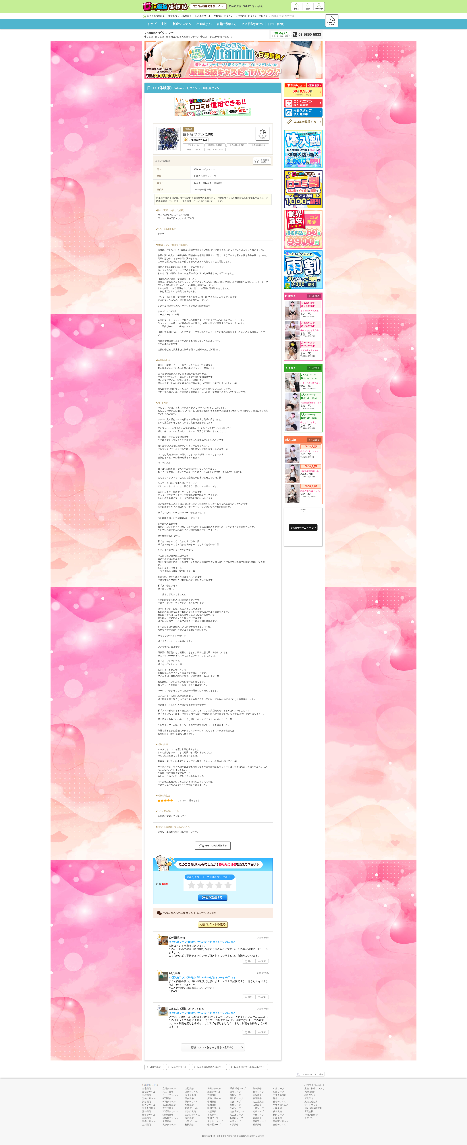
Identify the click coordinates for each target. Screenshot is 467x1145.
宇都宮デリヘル (280, 1121)
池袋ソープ (258, 1111)
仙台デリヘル (279, 1101)
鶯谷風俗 (146, 1111)
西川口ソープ (236, 1098)
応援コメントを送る (213, 924)
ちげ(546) (174, 973)
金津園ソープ (214, 1124)
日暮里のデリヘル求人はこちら (249, 1067)
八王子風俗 (168, 1092)
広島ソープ (278, 1092)
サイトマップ (311, 1105)
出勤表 (204, 24)
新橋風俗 (146, 1118)
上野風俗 (189, 1088)
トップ (151, 24)
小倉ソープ (278, 1088)
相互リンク (309, 1095)
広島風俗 (257, 1105)
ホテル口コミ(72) (237, 145)
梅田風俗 (189, 1124)
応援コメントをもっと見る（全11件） (213, 1047)
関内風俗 (189, 1098)
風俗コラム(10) (193, 149)
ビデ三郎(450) (177, 937)
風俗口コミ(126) (215, 145)
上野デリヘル (191, 1092)
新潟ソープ (258, 1092)
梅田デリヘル (214, 1092)
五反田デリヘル (170, 1111)
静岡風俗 (257, 1098)
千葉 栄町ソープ (238, 1088)
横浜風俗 (257, 1124)
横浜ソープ (278, 1114)
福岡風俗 (211, 1105)
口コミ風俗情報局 (236, 1136)
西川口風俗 (190, 1111)
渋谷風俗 (146, 1101)
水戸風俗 (234, 1124)
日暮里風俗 (155, 1067)
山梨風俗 (277, 1108)
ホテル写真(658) (258, 145)
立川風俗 (146, 1124)
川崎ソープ (235, 1105)
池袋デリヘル (148, 1098)
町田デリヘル (169, 1101)
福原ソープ (235, 1095)
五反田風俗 (168, 1108)
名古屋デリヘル (237, 1111)
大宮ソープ (235, 1101)
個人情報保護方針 (313, 1108)
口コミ (276, 24)
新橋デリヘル (148, 1121)
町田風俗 (167, 1098)
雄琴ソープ (235, 1092)
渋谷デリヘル (148, 1105)
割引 (164, 24)
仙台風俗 (277, 1111)
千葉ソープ (258, 1114)
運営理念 (308, 1098)
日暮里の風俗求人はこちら (210, 1067)
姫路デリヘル (214, 1098)
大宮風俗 (189, 1118)
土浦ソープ (258, 1108)
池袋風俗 (146, 1095)
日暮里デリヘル (179, 1067)
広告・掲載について (314, 1088)
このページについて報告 (312, 1074)
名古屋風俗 (258, 1101)
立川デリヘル (169, 1088)
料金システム (182, 24)
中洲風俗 (211, 1101)
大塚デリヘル (169, 1124)
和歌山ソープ (236, 1118)
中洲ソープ (212, 1118)
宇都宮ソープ (259, 1121)
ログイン (308, 1118)
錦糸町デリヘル (170, 1118)
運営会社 (308, 1111)
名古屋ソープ (236, 1114)
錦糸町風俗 (168, 1114)
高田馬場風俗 (169, 1105)
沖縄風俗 (211, 1095)
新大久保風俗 (148, 1108)
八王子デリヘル (170, 1095)
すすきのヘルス (280, 1105)
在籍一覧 (226, 24)
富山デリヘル (279, 1124)
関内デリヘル (191, 1101)
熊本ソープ (278, 1098)
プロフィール (193, 145)
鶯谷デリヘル (148, 1114)
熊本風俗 (257, 1088)
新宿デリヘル (148, 1092)
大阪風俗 (257, 1095)
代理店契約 (309, 1092)
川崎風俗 (277, 1118)
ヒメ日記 (252, 24)
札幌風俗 (211, 1111)
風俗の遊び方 (311, 1101)
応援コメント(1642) (215, 149)
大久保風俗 (190, 1095)
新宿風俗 (146, 1088)
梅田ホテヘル (214, 1088)
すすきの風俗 (279, 1095)
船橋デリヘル (191, 1108)
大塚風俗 (167, 1121)
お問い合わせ (311, 1114)
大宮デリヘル (191, 1121)
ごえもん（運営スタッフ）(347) (187, 1008)
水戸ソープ (235, 1121)
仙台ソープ (235, 1108)
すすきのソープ (215, 1121)
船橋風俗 (189, 1105)
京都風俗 (257, 1118)
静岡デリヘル (214, 1108)
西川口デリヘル (192, 1114)
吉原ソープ (212, 1114)
